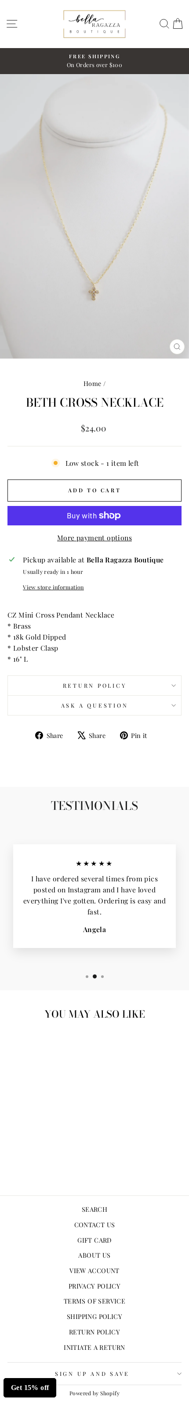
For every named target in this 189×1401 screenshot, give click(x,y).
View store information (53, 587)
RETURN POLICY (94, 1331)
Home (93, 383)
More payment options (94, 537)
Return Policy (95, 685)
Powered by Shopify (94, 1393)
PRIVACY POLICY (94, 1285)
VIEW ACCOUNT (94, 1270)
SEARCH (94, 1209)
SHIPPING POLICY (94, 1316)
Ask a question (94, 705)
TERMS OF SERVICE (94, 1300)
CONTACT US (94, 1224)
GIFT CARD (94, 1240)
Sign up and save (92, 1373)
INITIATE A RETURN (94, 1347)
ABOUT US (94, 1255)
